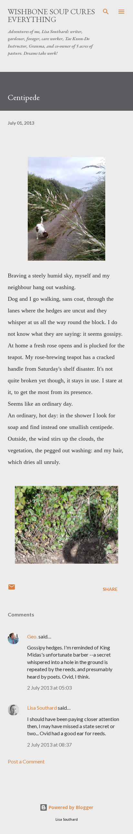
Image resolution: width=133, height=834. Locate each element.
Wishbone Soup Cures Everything (51, 15)
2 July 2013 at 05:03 (49, 687)
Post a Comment (26, 761)
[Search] (106, 12)
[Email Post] (11, 589)
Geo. (32, 636)
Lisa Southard (42, 707)
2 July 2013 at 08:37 (49, 744)
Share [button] (110, 589)
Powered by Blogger (70, 807)
